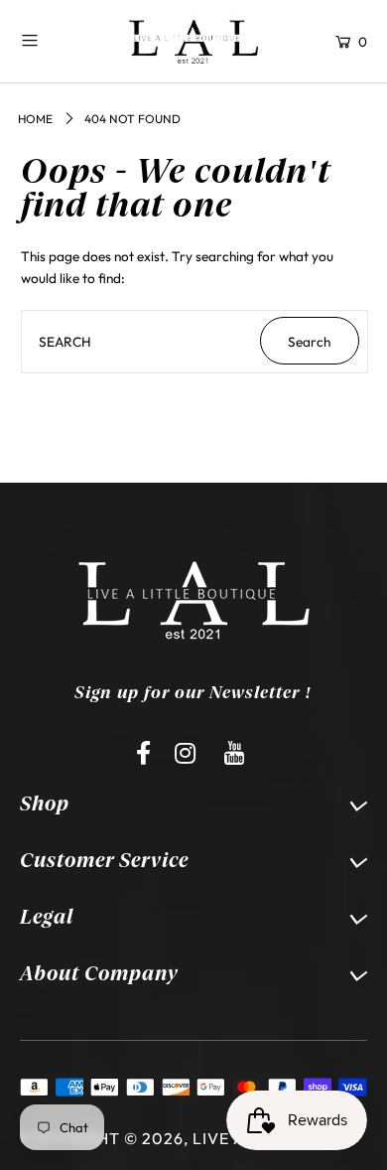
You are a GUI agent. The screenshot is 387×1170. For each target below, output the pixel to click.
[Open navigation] (57, 40)
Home (35, 118)
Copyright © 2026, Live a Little (162, 1138)
